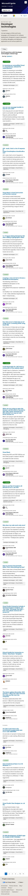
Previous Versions (13, 885)
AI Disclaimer (4, 885)
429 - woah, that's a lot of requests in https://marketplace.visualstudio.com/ (14, 151)
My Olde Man (9, 792)
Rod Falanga (9, 390)
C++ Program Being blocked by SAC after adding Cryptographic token (14, 236)
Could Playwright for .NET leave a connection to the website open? (13, 367)
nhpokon (8, 90)
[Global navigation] (1, 15)
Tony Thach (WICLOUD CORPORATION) (11, 224)
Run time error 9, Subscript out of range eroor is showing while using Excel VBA (14, 323)
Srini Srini (8, 635)
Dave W (7, 468)
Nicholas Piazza (9, 589)
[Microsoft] (14, 16)
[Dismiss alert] (26, 2)
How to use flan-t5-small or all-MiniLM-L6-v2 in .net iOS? (12, 486)
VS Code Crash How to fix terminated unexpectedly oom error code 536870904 (12, 730)
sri (6, 641)
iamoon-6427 (9, 675)
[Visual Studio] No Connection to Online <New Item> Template (13, 653)
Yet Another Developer (11, 595)
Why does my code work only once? (14, 525)
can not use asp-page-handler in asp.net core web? (13, 107)
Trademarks (15, 892)
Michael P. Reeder (10, 824)
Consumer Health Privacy (7, 890)
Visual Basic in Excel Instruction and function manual (13, 193)
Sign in (25, 15)
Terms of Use (19, 890)
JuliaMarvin (8, 717)
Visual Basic (6, 452)
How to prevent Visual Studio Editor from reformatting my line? (14, 566)
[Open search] (21, 15)
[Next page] (23, 874)
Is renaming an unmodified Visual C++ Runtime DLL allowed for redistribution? (13, 66)
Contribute (3, 887)
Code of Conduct (5, 892)
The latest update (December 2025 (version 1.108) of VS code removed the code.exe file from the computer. (14, 694)
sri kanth (8, 174)
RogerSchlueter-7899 (11, 547)
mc (6, 130)
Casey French (9, 259)
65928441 (8, 681)
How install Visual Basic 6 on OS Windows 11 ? (13, 764)
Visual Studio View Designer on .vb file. (14, 804)
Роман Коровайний (11, 712)
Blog (20, 885)
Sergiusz (8, 858)
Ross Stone (8, 747)
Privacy (9, 887)
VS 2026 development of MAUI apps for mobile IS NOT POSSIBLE (14, 836)
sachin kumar (9, 348)
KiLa (7, 864)
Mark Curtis (8, 303)
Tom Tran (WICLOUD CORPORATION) (11, 136)
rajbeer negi (8, 434)
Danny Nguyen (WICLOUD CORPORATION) (12, 180)
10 (20, 874)
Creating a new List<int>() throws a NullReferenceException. (14, 278)
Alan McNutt (9, 217)
